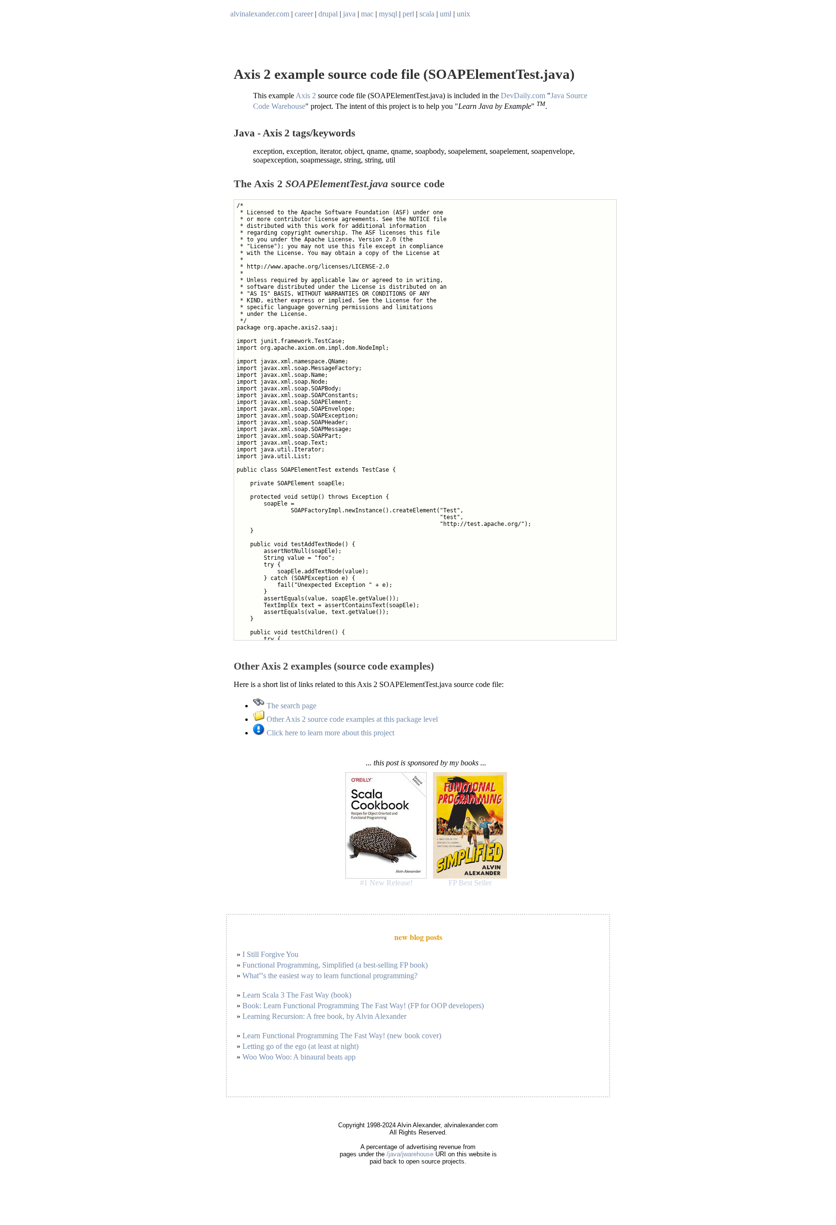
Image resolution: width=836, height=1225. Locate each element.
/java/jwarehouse (410, 1154)
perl (408, 14)
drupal (328, 14)
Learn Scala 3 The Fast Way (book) (296, 995)
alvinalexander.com (259, 14)
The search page (290, 706)
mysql (388, 14)
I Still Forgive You (270, 954)
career (304, 14)
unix (463, 14)
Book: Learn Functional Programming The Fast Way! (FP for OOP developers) (363, 1005)
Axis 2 (306, 95)
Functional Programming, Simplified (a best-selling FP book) (335, 965)
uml (445, 14)
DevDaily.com (523, 95)
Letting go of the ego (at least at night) (300, 1046)
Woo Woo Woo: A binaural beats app (299, 1057)
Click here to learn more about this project (329, 733)
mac (367, 14)
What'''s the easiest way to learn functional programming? (330, 975)
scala (426, 14)
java (349, 14)
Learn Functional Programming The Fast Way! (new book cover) (341, 1035)
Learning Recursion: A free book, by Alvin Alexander (324, 1016)
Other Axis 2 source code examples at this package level (351, 719)
